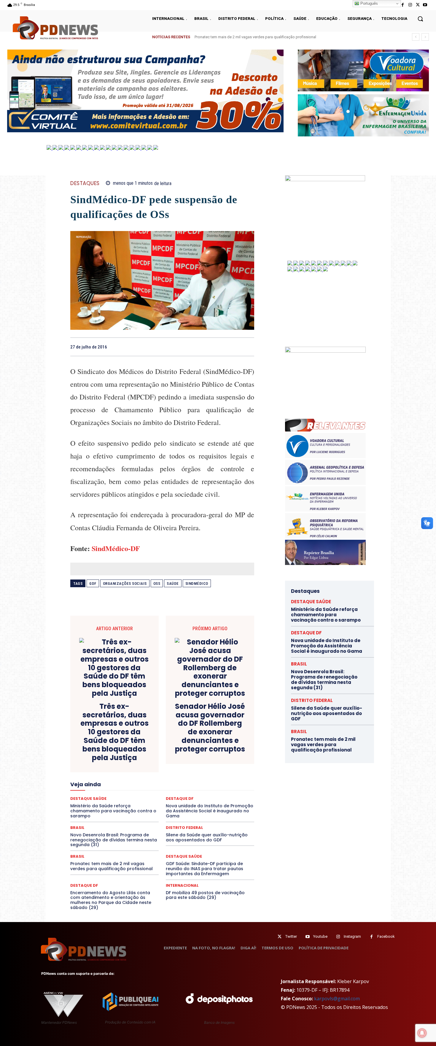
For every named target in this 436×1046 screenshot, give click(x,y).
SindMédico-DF (116, 548)
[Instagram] (410, 5)
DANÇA (96, 756)
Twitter (291, 936)
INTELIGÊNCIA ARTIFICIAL (196, 777)
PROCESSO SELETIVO (139, 799)
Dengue (116, 756)
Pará (167, 793)
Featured (214, 772)
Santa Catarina (217, 804)
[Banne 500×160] (363, 115)
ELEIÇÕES (141, 767)
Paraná (204, 793)
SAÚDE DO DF (175, 809)
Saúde (173, 583)
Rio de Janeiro (126, 804)
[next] (425, 37)
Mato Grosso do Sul (104, 788)
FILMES (143, 777)
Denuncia (138, 756)
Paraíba (184, 793)
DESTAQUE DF (204, 756)
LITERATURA (168, 783)
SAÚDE (122, 809)
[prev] (415, 37)
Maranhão (194, 783)
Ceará (204, 740)
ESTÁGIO (141, 772)
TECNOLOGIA (139, 815)
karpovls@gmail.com (337, 998)
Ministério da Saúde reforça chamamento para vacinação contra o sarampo (260, 37)
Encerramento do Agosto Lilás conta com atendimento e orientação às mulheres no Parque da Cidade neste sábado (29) (110, 900)
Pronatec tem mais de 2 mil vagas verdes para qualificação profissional (111, 866)
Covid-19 (138, 751)
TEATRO (113, 815)
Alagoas (122, 740)
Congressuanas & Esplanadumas (226, 745)
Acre (104, 740)
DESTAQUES (85, 183)
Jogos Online (112, 783)
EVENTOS (164, 772)
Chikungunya (227, 740)
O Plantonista (98, 793)
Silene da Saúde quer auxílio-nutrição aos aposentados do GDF (207, 837)
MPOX (227, 788)
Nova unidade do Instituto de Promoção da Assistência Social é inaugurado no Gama (326, 645)
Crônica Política (166, 751)
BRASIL (185, 740)
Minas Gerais (175, 788)
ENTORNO (224, 767)
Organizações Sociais (125, 583)
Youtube (320, 936)
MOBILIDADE (204, 788)
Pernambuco (228, 793)
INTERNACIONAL (182, 885)
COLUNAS (93, 745)
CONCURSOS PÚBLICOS (170, 745)
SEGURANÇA (206, 809)
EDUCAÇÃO (116, 767)
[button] (420, 18)
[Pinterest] (235, 347)
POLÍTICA (105, 799)
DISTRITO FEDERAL (312, 700)
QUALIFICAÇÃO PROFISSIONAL (227, 799)
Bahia (167, 740)
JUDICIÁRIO (140, 783)
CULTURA (218, 751)
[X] (417, 5)
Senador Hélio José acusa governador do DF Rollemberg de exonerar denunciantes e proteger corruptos (210, 728)
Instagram (352, 936)
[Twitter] (279, 937)
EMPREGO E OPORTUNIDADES (183, 767)
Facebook (386, 936)
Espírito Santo (91, 772)
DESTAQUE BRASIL (169, 756)
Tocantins (187, 815)
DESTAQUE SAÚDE (184, 856)
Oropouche (146, 793)
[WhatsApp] (248, 347)
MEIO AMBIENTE (143, 788)
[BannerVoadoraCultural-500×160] (363, 70)
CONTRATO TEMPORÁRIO (101, 751)
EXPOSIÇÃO (189, 772)
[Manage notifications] (422, 1033)
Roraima (190, 804)
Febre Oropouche (115, 777)
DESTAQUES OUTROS (197, 761)
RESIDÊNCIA (96, 804)
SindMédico (196, 583)
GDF (92, 583)
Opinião (123, 793)
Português (368, 3)
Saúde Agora (146, 809)
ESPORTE (119, 772)
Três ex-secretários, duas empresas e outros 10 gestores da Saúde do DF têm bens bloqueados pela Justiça (114, 732)
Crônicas (195, 751)
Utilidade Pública (217, 815)
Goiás (162, 777)
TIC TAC (164, 815)
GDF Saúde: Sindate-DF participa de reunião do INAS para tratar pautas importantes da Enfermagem (204, 869)
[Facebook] (402, 5)
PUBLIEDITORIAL (179, 799)
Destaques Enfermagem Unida (145, 761)
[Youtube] (425, 5)
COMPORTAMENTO (125, 745)
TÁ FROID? (91, 815)
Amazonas (145, 740)
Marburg (217, 783)
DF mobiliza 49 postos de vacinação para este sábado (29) (205, 895)
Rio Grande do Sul (160, 804)
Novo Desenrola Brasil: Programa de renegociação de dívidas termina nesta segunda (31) (113, 840)
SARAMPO (100, 809)
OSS (156, 583)
